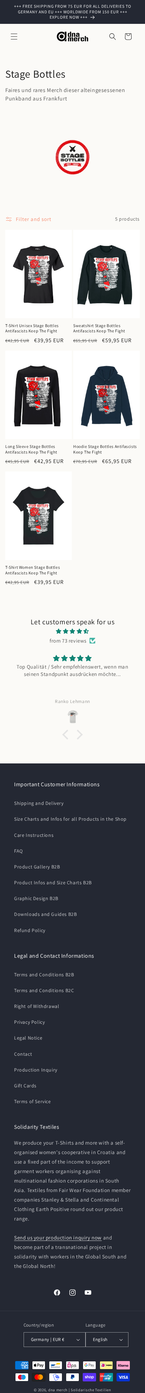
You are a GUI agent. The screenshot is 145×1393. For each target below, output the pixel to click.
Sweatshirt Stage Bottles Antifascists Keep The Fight (99, 328)
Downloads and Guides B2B (45, 914)
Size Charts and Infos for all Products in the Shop (70, 819)
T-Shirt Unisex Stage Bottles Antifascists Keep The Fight (32, 328)
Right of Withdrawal (36, 1006)
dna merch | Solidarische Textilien (79, 1389)
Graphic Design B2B (36, 898)
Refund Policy (29, 930)
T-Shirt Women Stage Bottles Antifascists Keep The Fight (32, 570)
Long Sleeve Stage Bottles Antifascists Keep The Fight (31, 449)
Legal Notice (28, 1038)
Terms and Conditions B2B (44, 974)
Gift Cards (25, 1085)
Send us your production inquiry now (58, 1237)
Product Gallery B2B (37, 867)
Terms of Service (32, 1101)
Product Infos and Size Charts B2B (53, 882)
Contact (23, 1054)
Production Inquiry (35, 1070)
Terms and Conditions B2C (44, 990)
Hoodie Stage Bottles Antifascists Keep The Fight (105, 449)
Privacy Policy (29, 1022)
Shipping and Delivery (39, 803)
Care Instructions (33, 835)
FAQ (18, 851)
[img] (72, 631)
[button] (14, 36)
